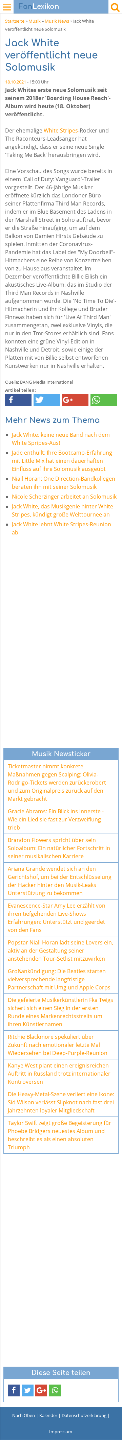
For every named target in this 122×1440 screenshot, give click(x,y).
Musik (34, 21)
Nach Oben (23, 1415)
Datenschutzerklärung (84, 1415)
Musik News (57, 21)
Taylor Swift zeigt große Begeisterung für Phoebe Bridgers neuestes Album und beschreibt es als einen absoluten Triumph (59, 1135)
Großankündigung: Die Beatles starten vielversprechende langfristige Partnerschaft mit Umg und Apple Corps (59, 979)
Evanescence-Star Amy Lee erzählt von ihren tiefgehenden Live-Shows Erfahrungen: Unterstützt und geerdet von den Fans (56, 918)
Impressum (60, 1432)
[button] (18, 400)
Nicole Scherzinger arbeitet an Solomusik (64, 496)
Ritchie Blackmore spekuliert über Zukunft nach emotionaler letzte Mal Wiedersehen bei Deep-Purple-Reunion (57, 1045)
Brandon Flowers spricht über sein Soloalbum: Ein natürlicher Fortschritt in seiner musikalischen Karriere (59, 848)
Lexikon (39, 6)
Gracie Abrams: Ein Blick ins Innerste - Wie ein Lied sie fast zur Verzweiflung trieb (56, 819)
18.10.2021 (15, 82)
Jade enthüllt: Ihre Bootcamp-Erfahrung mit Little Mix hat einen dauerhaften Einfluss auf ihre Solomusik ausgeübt (62, 461)
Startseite (14, 21)
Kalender (48, 1415)
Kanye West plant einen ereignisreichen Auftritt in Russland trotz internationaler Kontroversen (59, 1073)
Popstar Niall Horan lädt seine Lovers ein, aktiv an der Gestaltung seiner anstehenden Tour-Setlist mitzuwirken (60, 950)
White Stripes (61, 130)
